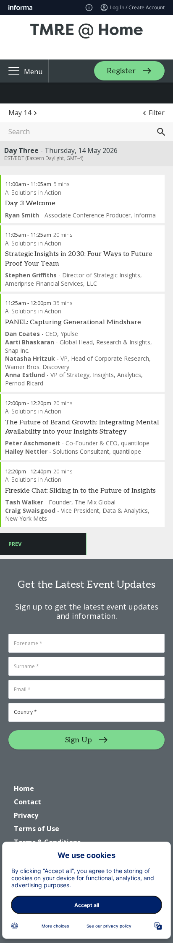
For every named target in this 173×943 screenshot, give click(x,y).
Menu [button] (33, 71)
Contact (27, 801)
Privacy (26, 815)
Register (121, 71)
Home (24, 788)
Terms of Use (36, 828)
